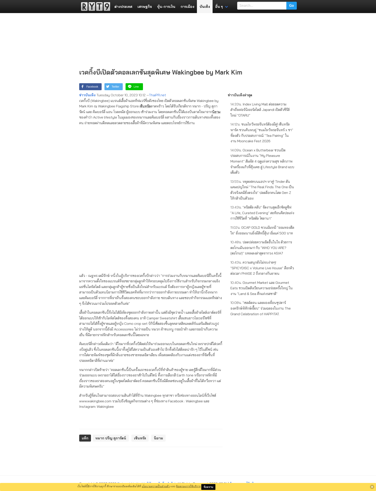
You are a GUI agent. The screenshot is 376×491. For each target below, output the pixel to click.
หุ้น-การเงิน (166, 6)
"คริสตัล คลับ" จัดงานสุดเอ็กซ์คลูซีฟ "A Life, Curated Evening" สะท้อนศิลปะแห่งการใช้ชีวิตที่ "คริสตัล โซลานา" (262, 212)
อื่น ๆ (219, 6)
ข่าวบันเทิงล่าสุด (240, 95)
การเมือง (187, 6)
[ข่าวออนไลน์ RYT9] (94, 6)
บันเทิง (205, 6)
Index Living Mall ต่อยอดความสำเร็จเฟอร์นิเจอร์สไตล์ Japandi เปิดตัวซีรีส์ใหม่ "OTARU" (260, 109)
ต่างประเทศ (123, 6)
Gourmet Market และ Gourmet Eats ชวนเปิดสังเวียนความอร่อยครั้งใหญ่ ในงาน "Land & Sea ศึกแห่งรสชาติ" (261, 288)
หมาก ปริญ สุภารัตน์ (110, 438)
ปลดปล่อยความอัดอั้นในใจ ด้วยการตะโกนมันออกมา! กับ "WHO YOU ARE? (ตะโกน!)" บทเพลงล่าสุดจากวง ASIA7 (261, 247)
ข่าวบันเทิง (87, 95)
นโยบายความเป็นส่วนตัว (156, 486)
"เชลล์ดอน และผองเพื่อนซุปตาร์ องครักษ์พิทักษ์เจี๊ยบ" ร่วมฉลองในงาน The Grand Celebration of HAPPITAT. (260, 308)
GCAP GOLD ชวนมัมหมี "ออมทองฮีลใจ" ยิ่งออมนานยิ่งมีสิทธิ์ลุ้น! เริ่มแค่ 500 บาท (262, 230)
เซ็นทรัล (145, 106)
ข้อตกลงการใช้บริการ (188, 486)
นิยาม (216, 112)
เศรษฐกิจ (145, 6)
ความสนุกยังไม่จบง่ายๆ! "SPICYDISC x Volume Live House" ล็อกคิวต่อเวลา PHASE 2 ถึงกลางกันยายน (262, 268)
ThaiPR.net (157, 95)
